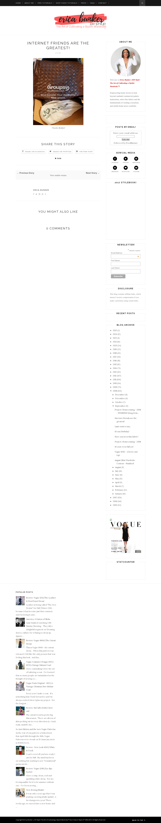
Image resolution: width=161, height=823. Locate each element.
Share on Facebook (35, 152)
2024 (115, 334)
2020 (115, 345)
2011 (114, 379)
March (118, 486)
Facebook (115, 162)
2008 (115, 391)
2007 (115, 497)
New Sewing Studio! (35, 790)
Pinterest (115, 171)
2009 (115, 387)
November (120, 398)
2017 (115, 357)
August (118, 467)
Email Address (125, 253)
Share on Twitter (62, 152)
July (116, 471)
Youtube (136, 171)
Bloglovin (125, 171)
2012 (115, 376)
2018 (115, 353)
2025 (115, 330)
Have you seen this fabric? (126, 436)
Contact (102, 3)
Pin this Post (86, 152)
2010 (115, 383)
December (120, 394)
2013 (115, 372)
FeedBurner (132, 143)
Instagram (136, 162)
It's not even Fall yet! (124, 447)
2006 (115, 501)
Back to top (138, 820)
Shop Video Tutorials (66, 3)
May (117, 478)
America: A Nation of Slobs (38, 619)
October (119, 402)
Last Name (115, 268)
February (119, 490)
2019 (115, 349)
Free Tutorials (45, 3)
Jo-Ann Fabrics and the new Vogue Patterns (35, 729)
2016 (115, 360)
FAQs (92, 3)
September (120, 406)
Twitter (126, 162)
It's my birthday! (122, 431)
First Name (115, 260)
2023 (115, 338)
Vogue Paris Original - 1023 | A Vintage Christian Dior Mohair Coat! (39, 686)
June (117, 475)
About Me (29, 3)
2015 (115, 364)
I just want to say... (123, 426)
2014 (115, 368)
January (118, 494)
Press (83, 3)
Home (18, 3)
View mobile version (58, 175)
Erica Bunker (41, 190)
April (117, 482)
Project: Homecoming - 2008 (128, 442)
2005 (115, 505)
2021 (115, 342)
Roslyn (61, 128)
